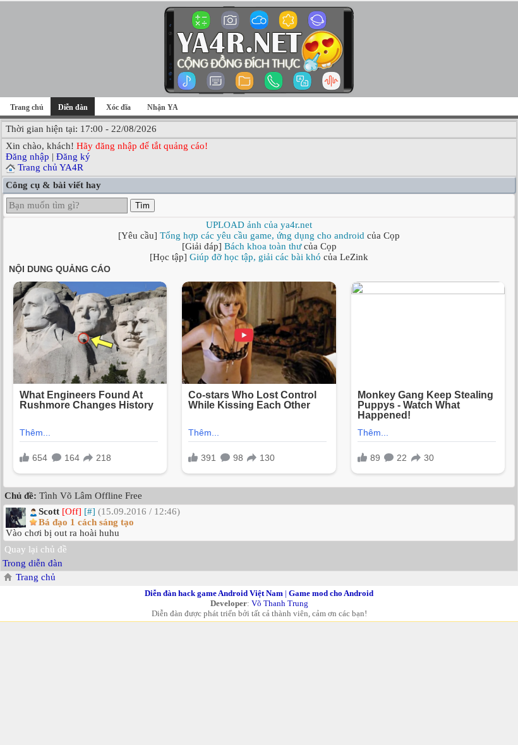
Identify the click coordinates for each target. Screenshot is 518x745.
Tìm (142, 205)
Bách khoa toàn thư (262, 246)
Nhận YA (162, 107)
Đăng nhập (27, 157)
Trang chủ (27, 107)
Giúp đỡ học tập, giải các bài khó (255, 257)
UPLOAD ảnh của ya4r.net (259, 225)
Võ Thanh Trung (279, 603)
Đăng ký (73, 157)
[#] (89, 511)
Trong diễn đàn (33, 563)
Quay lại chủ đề (35, 549)
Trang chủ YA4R (50, 167)
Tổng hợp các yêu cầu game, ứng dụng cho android (262, 235)
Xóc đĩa (118, 107)
